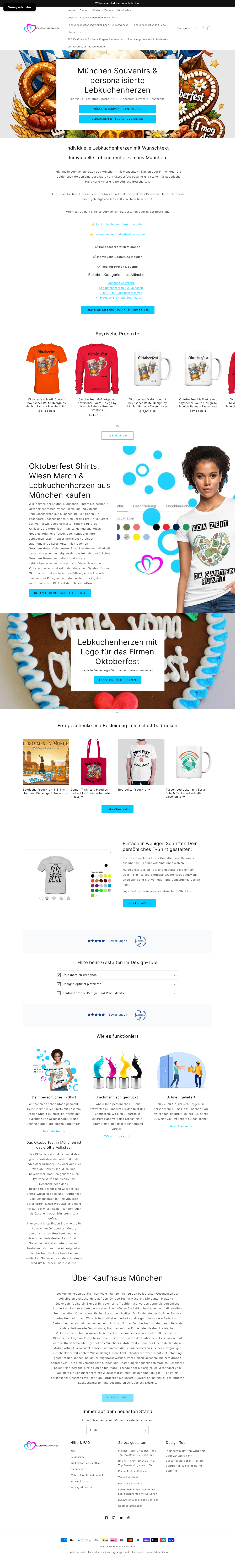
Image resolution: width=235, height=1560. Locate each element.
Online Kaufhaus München (122, 1546)
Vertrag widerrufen (82, 1487)
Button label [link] (117, 1397)
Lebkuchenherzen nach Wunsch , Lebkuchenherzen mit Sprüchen (138, 1491)
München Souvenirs (121, 282)
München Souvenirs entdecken (117, 109)
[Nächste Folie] (125, 712)
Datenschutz (78, 1469)
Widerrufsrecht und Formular (88, 1475)
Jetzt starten (139, 903)
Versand (125, 1552)
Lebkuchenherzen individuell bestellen (117, 310)
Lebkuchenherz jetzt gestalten (117, 118)
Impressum (77, 1456)
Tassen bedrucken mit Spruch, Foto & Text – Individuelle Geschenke (187, 793)
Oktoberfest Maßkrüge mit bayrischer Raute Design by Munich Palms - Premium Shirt (46, 403)
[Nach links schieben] (110, 426)
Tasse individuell (128, 1477)
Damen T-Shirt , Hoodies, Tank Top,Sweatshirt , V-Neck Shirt (136, 1463)
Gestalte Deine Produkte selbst (60, 593)
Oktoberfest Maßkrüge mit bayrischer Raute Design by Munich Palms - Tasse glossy (147, 403)
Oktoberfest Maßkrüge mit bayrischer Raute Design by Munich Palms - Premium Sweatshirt (97, 405)
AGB (73, 1450)
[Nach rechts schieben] (125, 426)
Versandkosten (80, 1481)
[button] (74, 32)
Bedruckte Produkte (132, 789)
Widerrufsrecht (77, 1552)
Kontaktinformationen (157, 1552)
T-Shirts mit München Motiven (121, 292)
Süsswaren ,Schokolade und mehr (138, 1499)
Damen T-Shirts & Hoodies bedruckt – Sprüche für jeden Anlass (91, 793)
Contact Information (130, 1505)
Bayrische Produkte (130, 1483)
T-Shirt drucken (115, 1136)
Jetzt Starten (178, 1126)
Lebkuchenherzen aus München (121, 287)
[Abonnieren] (144, 1430)
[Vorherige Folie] (110, 712)
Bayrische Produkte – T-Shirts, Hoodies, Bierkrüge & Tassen (44, 791)
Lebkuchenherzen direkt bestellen (119, 224)
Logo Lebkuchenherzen (117, 680)
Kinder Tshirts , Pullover (132, 1471)
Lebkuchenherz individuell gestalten (120, 234)
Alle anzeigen (117, 435)
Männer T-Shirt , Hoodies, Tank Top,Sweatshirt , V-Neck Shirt (137, 1452)
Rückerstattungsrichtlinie (86, 1463)
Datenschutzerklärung (99, 1552)
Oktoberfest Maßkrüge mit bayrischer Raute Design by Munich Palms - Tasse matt (198, 403)
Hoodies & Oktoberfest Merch (121, 297)
